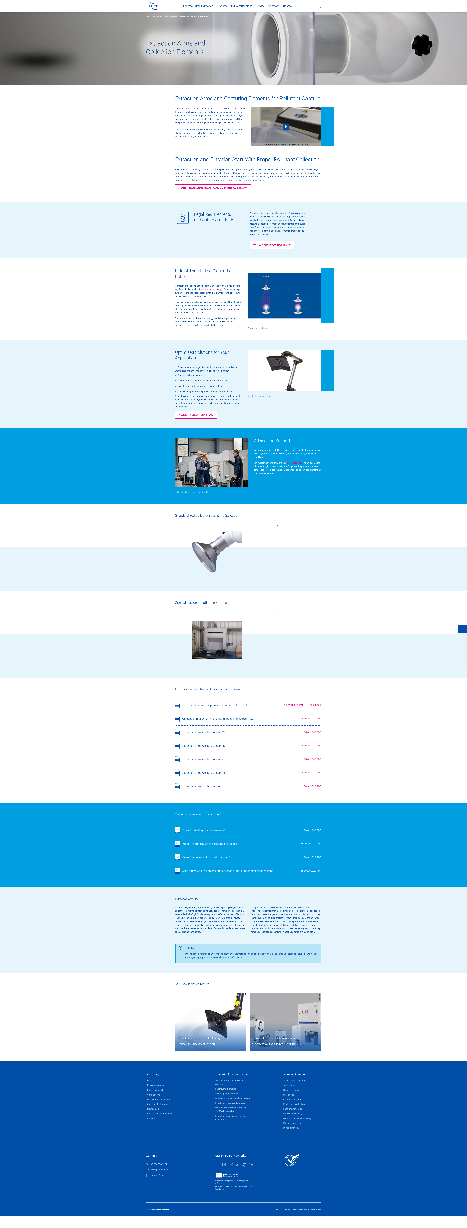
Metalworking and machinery (297, 1118)
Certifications (153, 1095)
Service (260, 6)
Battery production (292, 1090)
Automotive (289, 1085)
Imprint (276, 1209)
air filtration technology (211, 289)
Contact (287, 6)
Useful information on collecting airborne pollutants (213, 188)
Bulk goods (288, 1095)
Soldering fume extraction (227, 1093)
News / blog (153, 1109)
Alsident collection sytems (196, 414)
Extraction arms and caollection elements (230, 1118)
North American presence (159, 1099)
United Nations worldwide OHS (272, 245)
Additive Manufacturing (294, 1080)
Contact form (157, 1175)
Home (148, 17)
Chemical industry (292, 1099)
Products (222, 6)
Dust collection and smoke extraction (233, 1098)
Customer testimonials (158, 1104)
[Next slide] (279, 527)
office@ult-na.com (159, 1169)
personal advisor (295, 463)
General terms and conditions (307, 1209)
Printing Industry (291, 1128)
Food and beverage (292, 1109)
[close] (462, 629)
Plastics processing (292, 1123)
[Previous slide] (264, 527)
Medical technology (292, 1113)
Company (273, 6)
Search (319, 6)
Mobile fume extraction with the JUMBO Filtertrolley (230, 1109)
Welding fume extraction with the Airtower (231, 1082)
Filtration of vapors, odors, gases (231, 1103)
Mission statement (156, 1085)
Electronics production (294, 1104)
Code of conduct (155, 1090)
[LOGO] (153, 6)
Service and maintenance (159, 1113)
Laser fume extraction (226, 1089)
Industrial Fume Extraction (197, 6)
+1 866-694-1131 (159, 1164)
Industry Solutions (241, 6)
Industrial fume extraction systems (165, 17)
